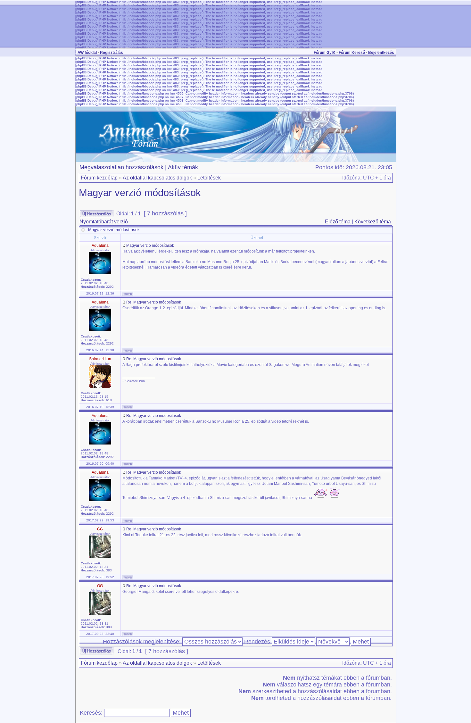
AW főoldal (87, 52)
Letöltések (209, 177)
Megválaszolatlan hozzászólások (121, 167)
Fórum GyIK (324, 52)
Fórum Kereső (352, 52)
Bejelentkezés (381, 52)
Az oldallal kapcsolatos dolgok (157, 177)
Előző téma (338, 221)
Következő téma (372, 221)
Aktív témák (183, 167)
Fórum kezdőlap (99, 177)
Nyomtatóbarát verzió (103, 221)
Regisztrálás (111, 52)
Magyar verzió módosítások (140, 192)
